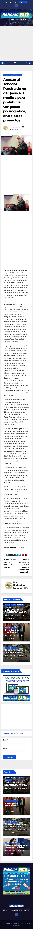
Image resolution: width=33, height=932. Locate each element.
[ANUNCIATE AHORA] (16, 688)
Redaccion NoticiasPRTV (21, 127)
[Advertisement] (16, 43)
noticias (7, 604)
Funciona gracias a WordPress (11, 923)
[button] (26, 63)
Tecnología (20, 604)
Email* (5, 748)
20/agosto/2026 (11, 788)
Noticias (6, 75)
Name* (5, 740)
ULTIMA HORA (19, 75)
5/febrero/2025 (11, 829)
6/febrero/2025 (11, 809)
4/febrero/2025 (11, 850)
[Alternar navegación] (14, 63)
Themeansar (16, 925)
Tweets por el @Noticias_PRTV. (13, 733)
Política (12, 75)
